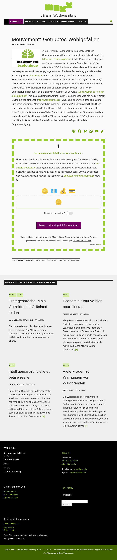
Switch (67, 213)
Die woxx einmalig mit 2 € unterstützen (58, 225)
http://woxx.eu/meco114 (49, 100)
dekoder (99, 244)
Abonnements (10, 491)
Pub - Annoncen (11, 494)
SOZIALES (42, 21)
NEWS (20, 294)
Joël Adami (68, 390)
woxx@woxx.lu (80, 469)
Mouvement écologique (47, 260)
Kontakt (65, 453)
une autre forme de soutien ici (79, 176)
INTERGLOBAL (68, 21)
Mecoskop (30, 260)
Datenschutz (9, 530)
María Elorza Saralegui (21, 320)
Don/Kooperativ (11, 498)
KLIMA (12, 294)
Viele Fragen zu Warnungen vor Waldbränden (76, 377)
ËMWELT (54, 21)
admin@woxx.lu (68, 464)
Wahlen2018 (64, 260)
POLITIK (29, 21)
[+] (76, 349)
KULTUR (83, 21)
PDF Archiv (67, 488)
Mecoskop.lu (36, 75)
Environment (18, 260)
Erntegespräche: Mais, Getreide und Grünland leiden (28, 307)
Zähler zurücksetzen (82, 241)
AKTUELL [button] (14, 21)
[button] (111, 21)
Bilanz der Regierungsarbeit (56, 59)
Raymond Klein (18, 45)
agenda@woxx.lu (78, 472)
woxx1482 (75, 260)
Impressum (9, 527)
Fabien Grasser (70, 314)
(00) (69, 461)
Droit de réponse (11, 524)
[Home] (6, 21)
